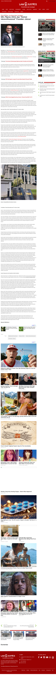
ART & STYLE (29, 9)
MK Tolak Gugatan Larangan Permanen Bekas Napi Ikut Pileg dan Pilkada (19, 79)
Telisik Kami (23, 670)
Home (2, 14)
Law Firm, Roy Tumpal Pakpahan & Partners (46, 83)
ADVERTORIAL (10, 11)
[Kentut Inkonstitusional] (30, 336)
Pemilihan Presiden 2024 (14, 90)
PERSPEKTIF (17, 11)
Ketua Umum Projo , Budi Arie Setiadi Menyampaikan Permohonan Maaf (48, 65)
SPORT (47, 9)
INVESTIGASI (11, 9)
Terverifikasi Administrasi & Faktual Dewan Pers (9, 666)
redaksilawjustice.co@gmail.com (26, 659)
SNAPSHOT (35, 9)
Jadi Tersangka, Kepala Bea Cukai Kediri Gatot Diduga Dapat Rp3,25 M (49, 76)
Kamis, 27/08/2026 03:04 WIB (6, 1)
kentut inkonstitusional (11, 51)
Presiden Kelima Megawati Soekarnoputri (15, 139)
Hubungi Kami (48, 670)
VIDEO (40, 9)
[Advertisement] (46, 106)
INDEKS (22, 11)
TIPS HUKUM (4, 11)
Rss (52, 670)
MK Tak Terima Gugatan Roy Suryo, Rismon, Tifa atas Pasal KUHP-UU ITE (19, 97)
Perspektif (5, 14)
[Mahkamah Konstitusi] (13, 336)
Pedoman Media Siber (33, 670)
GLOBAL (23, 9)
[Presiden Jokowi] (12, 338)
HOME (3, 9)
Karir (39, 670)
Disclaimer (43, 670)
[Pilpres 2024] (21, 336)
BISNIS (43, 9)
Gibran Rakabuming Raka (22, 136)
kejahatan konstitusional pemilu (17, 56)
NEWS (7, 9)
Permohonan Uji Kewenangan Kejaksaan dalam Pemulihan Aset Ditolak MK (19, 61)
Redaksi (28, 670)
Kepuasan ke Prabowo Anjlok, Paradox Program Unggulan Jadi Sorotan (48, 44)
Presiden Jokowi (29, 56)
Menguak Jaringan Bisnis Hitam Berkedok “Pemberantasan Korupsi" (48, 39)
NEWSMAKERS (18, 9)
